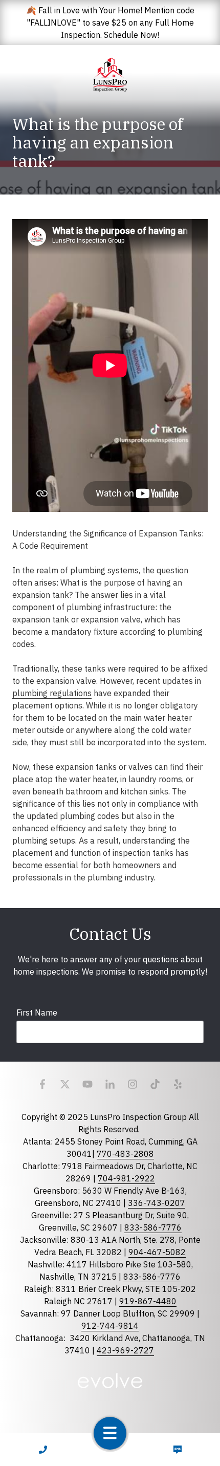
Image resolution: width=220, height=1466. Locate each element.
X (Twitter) (65, 1084)
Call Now (42, 1450)
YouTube (87, 1084)
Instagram (132, 1084)
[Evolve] (110, 1380)
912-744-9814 (110, 1326)
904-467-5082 (157, 1252)
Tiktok (155, 1084)
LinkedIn (110, 1084)
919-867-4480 (148, 1301)
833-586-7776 (153, 1227)
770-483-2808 (125, 1154)
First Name (36, 1012)
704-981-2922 (126, 1178)
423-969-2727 (125, 1350)
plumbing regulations (52, 693)
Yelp (177, 1084)
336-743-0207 (156, 1203)
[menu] (110, 1433)
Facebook (42, 1084)
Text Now (177, 1450)
